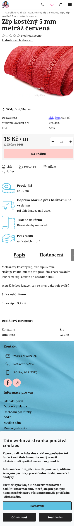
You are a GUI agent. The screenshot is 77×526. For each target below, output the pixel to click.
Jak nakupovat (13, 401)
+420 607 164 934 (23, 364)
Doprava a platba (15, 406)
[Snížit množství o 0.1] (52, 141)
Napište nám (12, 423)
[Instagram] (17, 383)
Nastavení (37, 506)
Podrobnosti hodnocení (17, 40)
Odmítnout (19, 517)
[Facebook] (8, 383)
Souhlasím (55, 517)
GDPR (8, 417)
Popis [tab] (19, 255)
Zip (62, 329)
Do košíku (38, 154)
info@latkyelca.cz (25, 356)
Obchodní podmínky (18, 412)
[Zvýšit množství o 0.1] (70, 141)
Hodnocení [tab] (51, 255)
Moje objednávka (15, 428)
